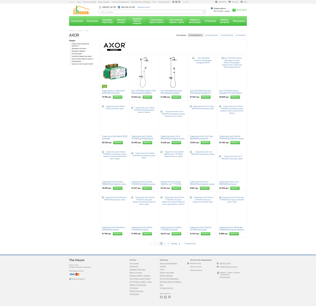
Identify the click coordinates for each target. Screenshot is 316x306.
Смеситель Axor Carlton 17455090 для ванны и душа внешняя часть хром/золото (231, 138)
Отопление (210, 21)
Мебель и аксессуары (195, 20)
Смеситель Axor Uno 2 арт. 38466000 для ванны (202, 137)
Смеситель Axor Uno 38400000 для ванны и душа (202, 182)
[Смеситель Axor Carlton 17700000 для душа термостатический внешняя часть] (144, 209)
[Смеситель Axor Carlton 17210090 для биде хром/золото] (144, 117)
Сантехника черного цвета (156, 20)
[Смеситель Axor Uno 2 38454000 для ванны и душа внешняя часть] (173, 117)
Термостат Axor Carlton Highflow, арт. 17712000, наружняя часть (171, 184)
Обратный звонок (196, 270)
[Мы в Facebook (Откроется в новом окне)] (173, 2)
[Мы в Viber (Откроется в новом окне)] (179, 2)
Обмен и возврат (104, 2)
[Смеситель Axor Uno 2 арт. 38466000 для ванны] (203, 117)
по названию (241, 35)
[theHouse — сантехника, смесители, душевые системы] (76, 260)
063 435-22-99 (128, 7)
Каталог (72, 2)
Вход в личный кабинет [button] (169, 263)
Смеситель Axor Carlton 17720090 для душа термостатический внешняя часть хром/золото (173, 230)
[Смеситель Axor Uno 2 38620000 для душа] (232, 163)
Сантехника (77, 21)
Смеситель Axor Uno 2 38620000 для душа (229, 182)
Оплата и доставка (89, 2)
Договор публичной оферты (141, 2)
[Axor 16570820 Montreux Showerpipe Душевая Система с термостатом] (173, 72)
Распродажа (239, 21)
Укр (184, 2)
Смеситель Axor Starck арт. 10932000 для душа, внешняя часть (232, 229)
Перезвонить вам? (143, 7)
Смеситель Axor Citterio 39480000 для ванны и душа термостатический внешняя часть (114, 185)
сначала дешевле (211, 35)
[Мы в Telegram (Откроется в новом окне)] (176, 2)
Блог (154, 2)
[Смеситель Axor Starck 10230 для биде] (115, 117)
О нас (79, 2)
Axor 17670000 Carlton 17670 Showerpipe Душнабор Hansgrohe (143, 92)
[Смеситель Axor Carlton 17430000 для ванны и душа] (144, 163)
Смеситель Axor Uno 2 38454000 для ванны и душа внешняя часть (173, 138)
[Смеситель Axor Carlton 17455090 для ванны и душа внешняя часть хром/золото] (232, 117)
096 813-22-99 (109, 7)
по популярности (195, 35)
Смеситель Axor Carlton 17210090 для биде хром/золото (142, 138)
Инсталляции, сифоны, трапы (176, 20)
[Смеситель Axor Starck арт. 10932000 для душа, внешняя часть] (232, 209)
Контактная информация (120, 2)
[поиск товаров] (204, 12)
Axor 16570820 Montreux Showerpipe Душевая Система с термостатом (171, 92)
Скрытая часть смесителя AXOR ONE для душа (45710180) (113, 92)
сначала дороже (227, 35)
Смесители (92, 21)
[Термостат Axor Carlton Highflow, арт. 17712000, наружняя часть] (173, 163)
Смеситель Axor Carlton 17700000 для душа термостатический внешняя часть (143, 230)
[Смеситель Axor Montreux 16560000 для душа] (115, 209)
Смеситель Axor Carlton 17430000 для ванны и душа (143, 182)
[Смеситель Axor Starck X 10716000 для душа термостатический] (203, 209)
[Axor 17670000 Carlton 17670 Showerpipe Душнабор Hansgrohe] (144, 72)
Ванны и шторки (121, 20)
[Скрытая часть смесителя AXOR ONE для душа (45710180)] (115, 72)
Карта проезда (225, 277)
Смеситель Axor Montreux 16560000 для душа (113, 228)
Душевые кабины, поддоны (137, 21)
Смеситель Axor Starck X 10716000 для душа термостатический (200, 229)
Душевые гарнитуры (107, 20)
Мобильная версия (78, 279)
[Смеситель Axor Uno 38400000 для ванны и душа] (203, 163)
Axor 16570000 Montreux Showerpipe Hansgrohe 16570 (200, 92)
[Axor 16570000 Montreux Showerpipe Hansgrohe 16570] (203, 72)
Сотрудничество (164, 2)
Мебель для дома (224, 20)
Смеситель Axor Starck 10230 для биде (114, 137)
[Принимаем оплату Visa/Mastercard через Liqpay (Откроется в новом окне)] (74, 274)
